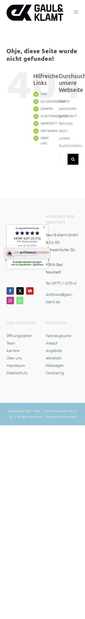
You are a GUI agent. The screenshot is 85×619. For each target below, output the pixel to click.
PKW (44, 94)
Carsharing (55, 373)
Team (11, 343)
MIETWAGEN (49, 131)
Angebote (54, 350)
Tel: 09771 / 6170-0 (61, 283)
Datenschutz (17, 373)
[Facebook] (10, 291)
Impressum (16, 365)
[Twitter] (20, 291)
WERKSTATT (49, 123)
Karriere (13, 350)
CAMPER (47, 109)
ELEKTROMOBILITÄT (54, 116)
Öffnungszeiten (19, 336)
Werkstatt (53, 358)
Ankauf (52, 343)
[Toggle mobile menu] (76, 12)
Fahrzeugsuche (58, 336)
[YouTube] (30, 291)
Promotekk (69, 416)
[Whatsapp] (19, 300)
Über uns (14, 358)
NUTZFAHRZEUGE (53, 101)
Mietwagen (55, 365)
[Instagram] (10, 300)
